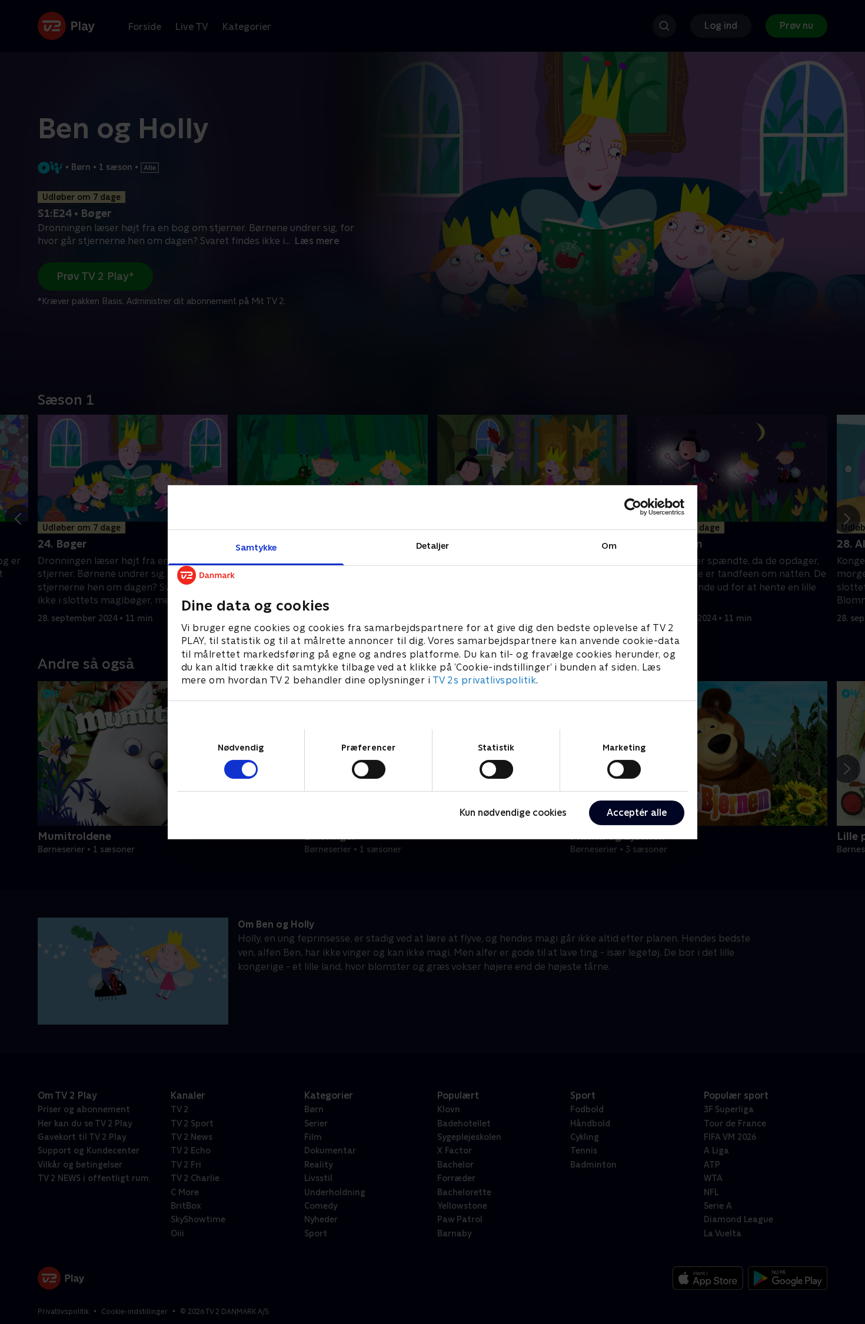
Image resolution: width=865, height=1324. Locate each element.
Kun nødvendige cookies (513, 812)
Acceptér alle (637, 812)
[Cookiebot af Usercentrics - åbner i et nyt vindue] (632, 507)
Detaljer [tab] (433, 545)
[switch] (368, 769)
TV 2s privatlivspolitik (484, 680)
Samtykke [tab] (256, 547)
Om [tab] (609, 545)
